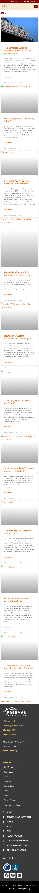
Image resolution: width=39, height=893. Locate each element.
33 (16, 701)
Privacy (27, 889)
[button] (36, 6)
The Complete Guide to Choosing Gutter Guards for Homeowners (17, 50)
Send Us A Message (10, 751)
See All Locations (9, 734)
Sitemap (20, 889)
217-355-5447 (9, 730)
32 (13, 701)
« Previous (5, 701)
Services (7, 762)
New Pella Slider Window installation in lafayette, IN (17, 273)
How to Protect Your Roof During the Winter (16, 600)
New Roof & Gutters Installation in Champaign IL (17, 337)
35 (21, 701)
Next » (30, 701)
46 (27, 701)
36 (23, 701)
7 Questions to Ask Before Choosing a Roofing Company (18, 666)
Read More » (8, 77)
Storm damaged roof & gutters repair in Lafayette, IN (19, 469)
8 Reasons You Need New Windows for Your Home (16, 182)
